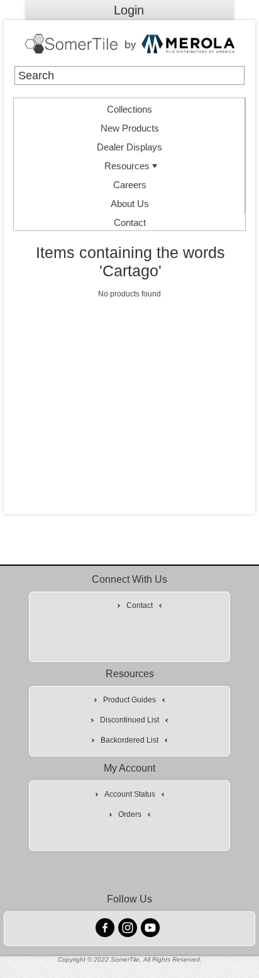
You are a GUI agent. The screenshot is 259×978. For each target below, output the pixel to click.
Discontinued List (129, 720)
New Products (130, 128)
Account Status (129, 794)
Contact (130, 222)
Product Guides (129, 699)
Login (129, 10)
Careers (129, 184)
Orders (129, 814)
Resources (127, 165)
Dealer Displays (129, 147)
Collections (129, 109)
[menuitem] (129, 107)
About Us (130, 203)
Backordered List (129, 740)
